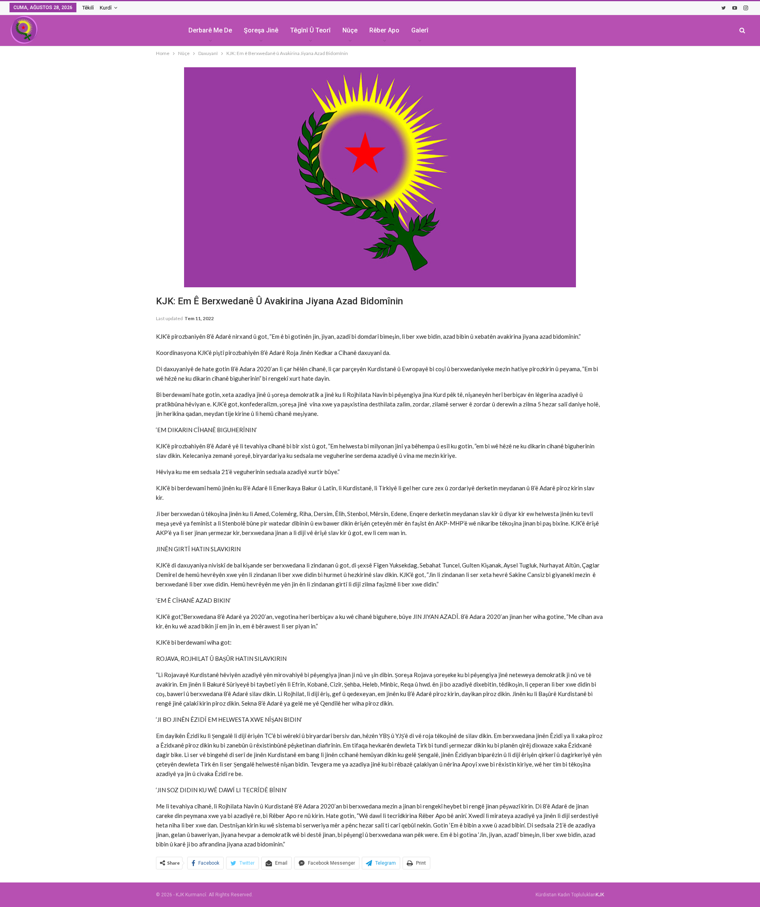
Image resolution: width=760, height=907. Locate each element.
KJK (600, 895)
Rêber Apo (384, 30)
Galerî (419, 30)
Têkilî (88, 8)
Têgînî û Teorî (310, 30)
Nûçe (349, 30)
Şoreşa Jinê (261, 30)
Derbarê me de (210, 30)
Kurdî (106, 8)
